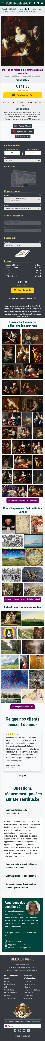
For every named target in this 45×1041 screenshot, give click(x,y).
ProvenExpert (15, 766)
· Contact (6, 981)
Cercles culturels (23, 9)
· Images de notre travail (32, 990)
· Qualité (27, 987)
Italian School (36, 9)
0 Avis (27, 136)
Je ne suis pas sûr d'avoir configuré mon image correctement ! (22, 886)
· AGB (5, 987)
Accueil (4, 9)
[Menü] (2, 3)
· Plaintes (7, 996)
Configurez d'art (24, 95)
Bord (5, 157)
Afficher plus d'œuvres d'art (22, 707)
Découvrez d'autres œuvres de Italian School (22, 599)
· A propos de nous (10, 999)
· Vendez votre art (30, 984)
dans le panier (24, 290)
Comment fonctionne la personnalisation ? (16, 812)
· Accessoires (28, 993)
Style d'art (12, 9)
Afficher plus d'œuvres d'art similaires (22, 500)
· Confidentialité (9, 990)
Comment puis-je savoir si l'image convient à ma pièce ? (21, 866)
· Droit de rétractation (11, 993)
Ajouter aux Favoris (24, 131)
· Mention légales (9, 984)
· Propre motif (28, 981)
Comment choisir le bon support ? (21, 875)
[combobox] (22, 160)
